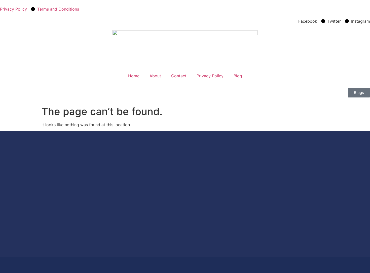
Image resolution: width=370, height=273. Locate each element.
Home (133, 75)
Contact (179, 75)
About (155, 75)
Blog (238, 75)
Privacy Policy (210, 75)
